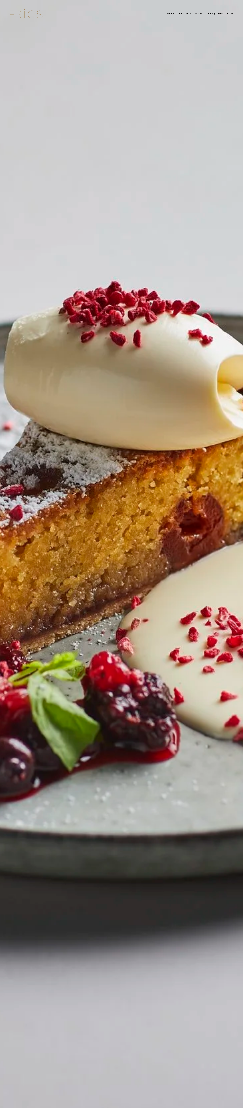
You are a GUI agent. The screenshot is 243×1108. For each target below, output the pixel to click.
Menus (170, 13)
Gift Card (198, 13)
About (221, 13)
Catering (210, 13)
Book (188, 13)
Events (180, 13)
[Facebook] (227, 13)
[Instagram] (232, 13)
